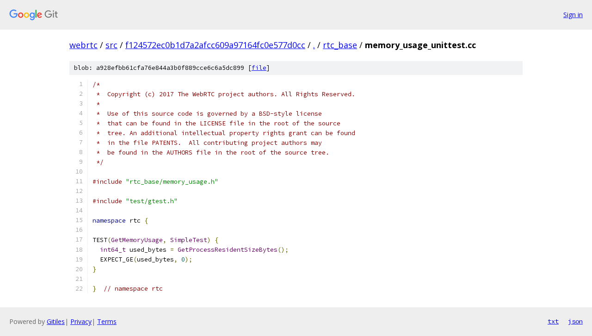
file (259, 68)
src (111, 44)
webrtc (83, 44)
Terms (107, 321)
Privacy (81, 321)
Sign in (573, 14)
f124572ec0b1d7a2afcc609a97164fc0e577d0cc (215, 44)
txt (553, 321)
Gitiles (56, 321)
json (575, 321)
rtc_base (340, 44)
